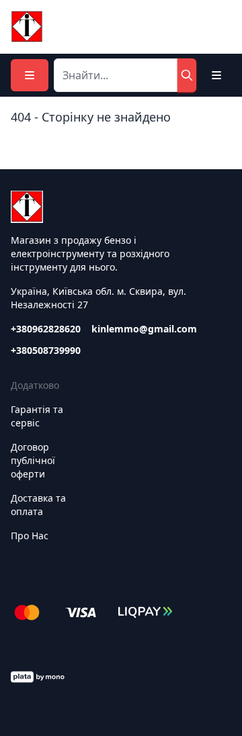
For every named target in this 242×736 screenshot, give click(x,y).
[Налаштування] (216, 75)
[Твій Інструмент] (27, 27)
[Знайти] (186, 75)
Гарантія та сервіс (37, 416)
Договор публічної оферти (33, 460)
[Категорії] (29, 75)
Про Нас (29, 535)
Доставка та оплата (38, 505)
